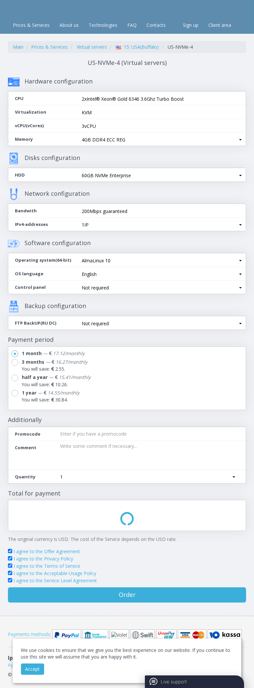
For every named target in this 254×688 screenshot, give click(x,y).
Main (18, 47)
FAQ (132, 25)
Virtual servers (92, 47)
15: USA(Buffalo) (140, 47)
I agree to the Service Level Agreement (55, 580)
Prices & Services (31, 25)
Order (127, 595)
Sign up (190, 25)
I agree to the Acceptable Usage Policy (55, 573)
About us (69, 25)
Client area (219, 25)
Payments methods (29, 634)
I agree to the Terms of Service (47, 566)
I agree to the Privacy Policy (43, 559)
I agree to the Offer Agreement (47, 551)
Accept (32, 669)
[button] (162, 139)
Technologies (103, 25)
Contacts (156, 25)
